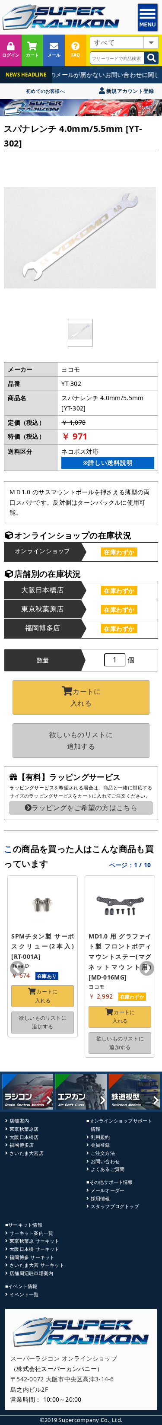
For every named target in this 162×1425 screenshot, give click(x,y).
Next (147, 969)
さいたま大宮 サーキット (37, 1265)
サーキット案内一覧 (31, 1233)
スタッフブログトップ (115, 1206)
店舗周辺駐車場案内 (31, 1273)
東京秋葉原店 (24, 1129)
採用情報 (100, 1198)
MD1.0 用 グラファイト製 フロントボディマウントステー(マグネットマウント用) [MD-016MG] (121, 956)
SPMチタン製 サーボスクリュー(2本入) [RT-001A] (43, 946)
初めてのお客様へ (45, 91)
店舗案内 (19, 1120)
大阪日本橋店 (24, 1137)
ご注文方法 (103, 1153)
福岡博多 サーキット (32, 1257)
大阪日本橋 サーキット (34, 1249)
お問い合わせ (105, 1161)
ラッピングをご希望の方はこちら (84, 807)
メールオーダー (108, 1190)
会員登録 (100, 1145)
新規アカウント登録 (129, 91)
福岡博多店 (22, 1145)
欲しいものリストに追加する (81, 740)
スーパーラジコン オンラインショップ (63, 1358)
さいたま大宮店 (27, 1153)
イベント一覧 (24, 1294)
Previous (17, 969)
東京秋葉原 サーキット (34, 1240)
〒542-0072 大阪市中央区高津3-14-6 (62, 1379)
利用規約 (100, 1137)
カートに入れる (85, 697)
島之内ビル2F (29, 1389)
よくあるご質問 (108, 1169)
